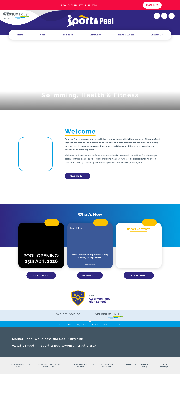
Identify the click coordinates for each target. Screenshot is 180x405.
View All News (39, 275)
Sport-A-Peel (76, 228)
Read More (76, 176)
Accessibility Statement (107, 365)
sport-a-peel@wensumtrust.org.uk (69, 345)
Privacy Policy (144, 365)
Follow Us (88, 275)
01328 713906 (23, 345)
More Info (152, 5)
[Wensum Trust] (16, 15)
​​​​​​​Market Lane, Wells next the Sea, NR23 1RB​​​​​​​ (47, 339)
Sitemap (128, 364)
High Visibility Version (80, 365)
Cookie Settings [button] (164, 365)
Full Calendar (137, 275)
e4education (49, 366)
